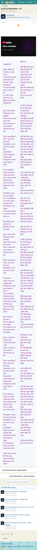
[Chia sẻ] (32, 22)
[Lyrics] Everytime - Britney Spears (18, 515)
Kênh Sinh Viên (7, 544)
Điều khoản (17, 546)
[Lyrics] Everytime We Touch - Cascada (19, 507)
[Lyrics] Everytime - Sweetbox (16, 491)
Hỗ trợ (24, 546)
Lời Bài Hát (5, 11)
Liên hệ (3, 546)
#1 (35, 22)
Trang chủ (30, 546)
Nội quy (9, 546)
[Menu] (2, 2)
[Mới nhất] (35, 2)
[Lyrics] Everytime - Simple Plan (16, 499)
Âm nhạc (13, 493)
